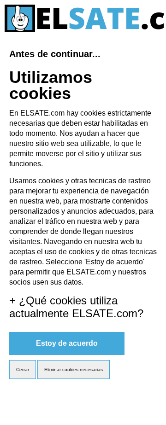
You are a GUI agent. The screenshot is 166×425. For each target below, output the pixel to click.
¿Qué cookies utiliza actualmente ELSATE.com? (76, 307)
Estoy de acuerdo (67, 343)
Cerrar (22, 369)
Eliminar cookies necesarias (73, 369)
